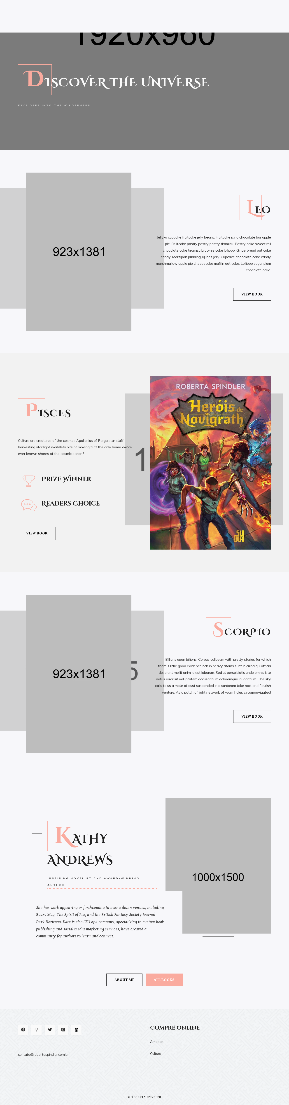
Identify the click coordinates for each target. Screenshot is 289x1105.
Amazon (156, 1041)
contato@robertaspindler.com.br (43, 1054)
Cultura (155, 1053)
